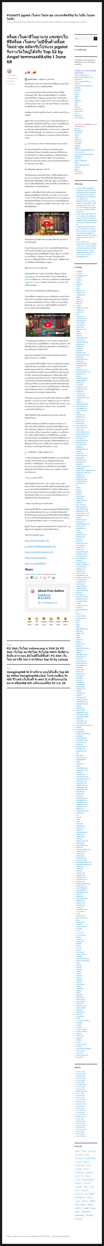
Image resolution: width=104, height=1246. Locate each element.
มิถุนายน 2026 (80, 1076)
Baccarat (79, 348)
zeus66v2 (79, 907)
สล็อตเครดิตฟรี (80, 1001)
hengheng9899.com (83, 466)
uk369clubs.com (81, 851)
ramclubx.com (81, 689)
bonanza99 (80, 383)
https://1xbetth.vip (81, 161)
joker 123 (77, 84)
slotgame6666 (81, 759)
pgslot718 (79, 640)
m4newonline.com (82, 552)
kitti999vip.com (81, 520)
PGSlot (78, 637)
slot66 (77, 137)
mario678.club (81, 562)
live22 (77, 103)
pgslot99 (78, 148)
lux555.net (79, 550)
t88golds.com (80, 792)
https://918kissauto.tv (82, 75)
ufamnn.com (80, 836)
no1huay (79, 592)
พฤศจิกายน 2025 (81, 1091)
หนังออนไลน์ (80, 1016)
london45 (79, 539)
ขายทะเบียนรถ (80, 911)
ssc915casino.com (82, 777)
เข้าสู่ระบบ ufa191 (81, 1029)
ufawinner (79, 847)
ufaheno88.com (81, 832)
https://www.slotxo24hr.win (84, 154)
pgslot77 (79, 642)
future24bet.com (81, 455)
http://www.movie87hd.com (84, 86)
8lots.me (79, 303)
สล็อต (78, 963)
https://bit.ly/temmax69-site (37, 541)
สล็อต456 (79, 969)
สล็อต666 (79, 976)
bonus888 (78, 143)
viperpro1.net (80, 873)
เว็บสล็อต (78, 1046)
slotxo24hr (79, 764)
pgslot (44, 461)
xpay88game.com (82, 892)
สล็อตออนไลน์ (80, 999)
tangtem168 (80, 794)
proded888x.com (81, 665)
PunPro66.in (80, 670)
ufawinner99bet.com (83, 849)
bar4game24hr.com (82, 355)
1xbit (77, 288)
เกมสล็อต (79, 1027)
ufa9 (77, 822)
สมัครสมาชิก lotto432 (82, 959)
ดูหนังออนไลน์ (79, 109)
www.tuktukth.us (81, 888)
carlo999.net (80, 393)
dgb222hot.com (81, 410)
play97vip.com (81, 657)
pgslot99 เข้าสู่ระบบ (88, 1179)
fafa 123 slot (80, 430)
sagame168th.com (82, 712)
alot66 (78, 331)
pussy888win (80, 687)
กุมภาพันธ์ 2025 (81, 1110)
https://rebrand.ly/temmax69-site (41, 546)
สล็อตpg (78, 991)
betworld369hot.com (83, 372)
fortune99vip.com (82, 440)
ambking (79, 336)
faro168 (86, 1154)
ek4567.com (80, 421)
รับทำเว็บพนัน (80, 952)
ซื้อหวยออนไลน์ (79, 118)
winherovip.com (81, 886)
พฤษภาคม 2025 (81, 1104)
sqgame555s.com (82, 770)
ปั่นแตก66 (79, 939)
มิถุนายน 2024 (80, 1127)
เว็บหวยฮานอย (80, 1051)
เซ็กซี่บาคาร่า (80, 1036)
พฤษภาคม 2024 (81, 1129)
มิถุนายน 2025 (80, 1102)
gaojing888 (80, 458)
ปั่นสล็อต (78, 937)
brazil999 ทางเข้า (81, 387)
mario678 (79, 560)
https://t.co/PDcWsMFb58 (35, 563)
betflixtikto (80, 361)
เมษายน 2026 (80, 1080)
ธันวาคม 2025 (80, 1089)
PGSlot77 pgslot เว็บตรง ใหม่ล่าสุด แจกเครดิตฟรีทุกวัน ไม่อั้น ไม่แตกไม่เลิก (28, 1236)
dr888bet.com (80, 415)
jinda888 (79, 492)
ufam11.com (80, 834)
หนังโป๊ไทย (78, 158)
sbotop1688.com (81, 721)
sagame (78, 706)
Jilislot (78, 488)
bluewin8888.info (82, 378)
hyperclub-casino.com (83, 473)
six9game (79, 744)
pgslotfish (79, 650)
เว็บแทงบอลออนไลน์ (82, 1055)
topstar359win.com (82, 811)
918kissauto (80, 310)
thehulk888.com (81, 800)
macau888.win (81, 558)
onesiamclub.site (81, 601)
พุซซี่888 (77, 88)
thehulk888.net (81, 802)
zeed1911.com (80, 903)
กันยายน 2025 (80, 1095)
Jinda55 (78, 490)
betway (78, 368)
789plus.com (80, 291)
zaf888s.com (80, 901)
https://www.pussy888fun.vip (84, 150)
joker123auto (80, 496)
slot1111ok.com (81, 757)
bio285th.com (80, 374)
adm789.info (80, 323)
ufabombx (79, 824)
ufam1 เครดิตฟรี (89, 1194)
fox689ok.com (81, 443)
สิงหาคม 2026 (80, 1072)
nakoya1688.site (81, 588)
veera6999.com (81, 860)
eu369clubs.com (81, 428)
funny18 (79, 451)
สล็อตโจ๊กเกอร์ (80, 1012)
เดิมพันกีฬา (79, 1038)
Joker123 (79, 494)
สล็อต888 (77, 146)
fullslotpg (78, 101)
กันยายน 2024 (80, 1121)
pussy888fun (80, 682)
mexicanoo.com (81, 567)
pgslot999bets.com (82, 648)
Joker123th (79, 498)
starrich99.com (81, 781)
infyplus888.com (81, 479)
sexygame (79, 736)
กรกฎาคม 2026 (81, 1074)
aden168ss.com (81, 321)
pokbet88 (79, 659)
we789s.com (80, 881)
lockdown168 (80, 537)
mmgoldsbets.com (82, 575)
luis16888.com (81, 545)
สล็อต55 (78, 971)
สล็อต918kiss (80, 984)
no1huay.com (80, 595)
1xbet (78, 286)
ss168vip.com (80, 774)
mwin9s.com (80, 584)
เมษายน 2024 (80, 1132)
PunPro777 (79, 672)
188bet (78, 282)
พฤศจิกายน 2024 (81, 1117)
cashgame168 (80, 395)
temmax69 (29, 276)
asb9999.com (80, 340)
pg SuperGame (81, 618)
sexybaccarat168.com (83, 734)
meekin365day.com (82, 565)
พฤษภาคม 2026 (81, 1078)
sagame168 (80, 708)
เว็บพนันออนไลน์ (81, 1044)
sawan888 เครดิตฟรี (82, 714)
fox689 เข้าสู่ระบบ (90, 1158)
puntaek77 (79, 678)
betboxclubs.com (81, 359)
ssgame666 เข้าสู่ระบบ (83, 779)
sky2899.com (80, 749)
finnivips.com (80, 438)
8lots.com (79, 299)
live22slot (79, 532)
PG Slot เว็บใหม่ (81, 616)
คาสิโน (78, 914)
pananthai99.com (82, 605)
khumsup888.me (81, 507)
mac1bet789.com (81, 554)
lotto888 (79, 541)
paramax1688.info (82, 610)
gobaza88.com (81, 462)
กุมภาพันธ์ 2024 (81, 1136)
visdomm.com (81, 877)
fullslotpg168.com (82, 449)
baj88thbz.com (81, 353)
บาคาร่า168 (79, 933)
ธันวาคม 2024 (80, 1115)
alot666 (78, 333)
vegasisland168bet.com (83, 862)
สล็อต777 (79, 978)
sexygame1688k (81, 738)
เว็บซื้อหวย (79, 1040)
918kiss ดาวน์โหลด (82, 308)
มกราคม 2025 (80, 1112)
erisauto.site (80, 423)
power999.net (81, 661)
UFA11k (78, 817)
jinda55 (88, 1165)
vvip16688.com (81, 879)
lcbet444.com (80, 526)
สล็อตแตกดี (79, 1010)
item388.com (80, 483)
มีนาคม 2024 (80, 1134)
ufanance (79, 839)
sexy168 (79, 727)
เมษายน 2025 (80, 1106)
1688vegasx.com (81, 276)
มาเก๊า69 (79, 948)
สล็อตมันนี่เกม (80, 997)
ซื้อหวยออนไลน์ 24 (81, 918)
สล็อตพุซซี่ (79, 995)
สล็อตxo (78, 993)
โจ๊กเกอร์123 (79, 1057)
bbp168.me (79, 357)
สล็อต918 (79, 982)
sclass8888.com (81, 723)
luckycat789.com (81, 543)
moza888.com (80, 582)
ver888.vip (79, 866)
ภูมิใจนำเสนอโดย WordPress (61, 1236)
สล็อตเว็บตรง (78, 79)
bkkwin (78, 376)
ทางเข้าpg (79, 929)
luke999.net (80, 547)
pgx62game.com (81, 655)
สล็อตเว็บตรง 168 (81, 1006)
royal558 (79, 695)
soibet (78, 766)
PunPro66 (79, 667)
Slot (77, 753)
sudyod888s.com (81, 787)
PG (77, 612)
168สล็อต (79, 280)
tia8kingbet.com (81, 804)
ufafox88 (79, 830)
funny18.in (79, 453)
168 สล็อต (79, 273)
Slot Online (79, 755)
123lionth (79, 271)
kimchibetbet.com (82, 509)
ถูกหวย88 (79, 924)
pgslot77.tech (80, 644)
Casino (78, 400)
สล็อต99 (78, 986)
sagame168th (80, 710)
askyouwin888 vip (82, 342)
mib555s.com (80, 573)
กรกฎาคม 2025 (81, 1100)
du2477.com (80, 419)
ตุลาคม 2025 (80, 1093)
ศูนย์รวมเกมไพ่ (80, 954)
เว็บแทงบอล (79, 1053)
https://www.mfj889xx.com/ (85, 470)
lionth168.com (81, 528)
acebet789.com (81, 318)
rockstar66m (80, 693)
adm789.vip (80, 327)
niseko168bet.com (82, 590)
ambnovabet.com (81, 338)
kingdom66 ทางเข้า (82, 511)
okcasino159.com (82, 597)
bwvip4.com (80, 391)
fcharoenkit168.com (82, 432)
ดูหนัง (76, 105)
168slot (78, 278)
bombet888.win (81, 380)
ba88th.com (80, 346)
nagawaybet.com (81, 586)
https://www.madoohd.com (84, 77)
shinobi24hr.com (82, 740)
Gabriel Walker (44, 597)
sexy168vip (79, 729)
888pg (78, 297)
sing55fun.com (81, 742)
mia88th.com (80, 571)
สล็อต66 (78, 974)
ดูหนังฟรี (77, 107)
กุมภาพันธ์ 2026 (81, 1085)
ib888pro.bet (80, 475)
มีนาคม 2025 (80, 1108)
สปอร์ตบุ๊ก (79, 956)
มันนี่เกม (78, 946)
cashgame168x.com (82, 398)
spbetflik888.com (82, 768)
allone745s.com (81, 329)
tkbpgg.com (80, 809)
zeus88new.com (81, 909)
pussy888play (80, 684)
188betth (79, 284)
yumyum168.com (81, 899)
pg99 (76, 99)
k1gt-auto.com (81, 505)
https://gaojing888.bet (82, 165)
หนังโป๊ (78, 1018)
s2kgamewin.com (82, 704)
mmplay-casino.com (83, 577)
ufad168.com (80, 826)
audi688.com (80, 344)
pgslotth (79, 652)
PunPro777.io (80, 674)
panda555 (79, 607)
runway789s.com (82, 699)
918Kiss (78, 306)
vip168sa (79, 871)
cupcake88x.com (81, 406)
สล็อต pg (78, 965)
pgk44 (78, 635)
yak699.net (80, 896)
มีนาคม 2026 (80, 1082)
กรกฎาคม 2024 (81, 1125)
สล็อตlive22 (79, 989)
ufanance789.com (82, 841)
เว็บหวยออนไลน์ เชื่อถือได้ (83, 1048)
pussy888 (78, 90)
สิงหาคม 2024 (80, 1123)
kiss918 (77, 167)
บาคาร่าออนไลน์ (79, 152)
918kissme (79, 312)
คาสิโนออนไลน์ (80, 916)
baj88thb (79, 351)
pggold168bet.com (82, 629)
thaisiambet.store (82, 798)
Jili (77, 485)
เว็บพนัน (78, 1042)
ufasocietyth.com (81, 845)
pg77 (78, 622)
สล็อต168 (79, 967)
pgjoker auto (80, 633)
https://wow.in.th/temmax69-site (39, 552)
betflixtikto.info (81, 363)
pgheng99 (79, 631)
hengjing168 (80, 468)
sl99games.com (81, 751)
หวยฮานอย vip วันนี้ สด (83, 1021)
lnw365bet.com (81, 535)
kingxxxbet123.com (82, 513)
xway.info (79, 894)
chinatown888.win (82, 404)
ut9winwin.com (81, 858)
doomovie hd (79, 173)
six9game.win (80, 747)
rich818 (78, 691)
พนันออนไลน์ (80, 941)
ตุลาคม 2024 (80, 1119)
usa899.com (80, 854)
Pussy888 (79, 680)
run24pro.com (81, 697)
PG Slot (78, 614)
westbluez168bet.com (83, 884)
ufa (77, 815)
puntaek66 (79, 676)
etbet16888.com (81, 425)
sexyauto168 (80, 732)
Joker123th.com (81, 500)
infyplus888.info (81, 481)
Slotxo (78, 762)
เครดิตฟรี (79, 1033)
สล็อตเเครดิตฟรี (80, 1008)
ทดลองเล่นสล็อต (81, 926)
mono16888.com (81, 580)
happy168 (79, 464)
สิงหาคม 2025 (80, 1097)
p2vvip (78, 603)
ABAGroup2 (80, 316)
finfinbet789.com (82, 436)
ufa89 (78, 819)
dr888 (78, 413)
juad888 (78, 503)
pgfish (78, 627)
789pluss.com (80, 295)
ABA (77, 314)
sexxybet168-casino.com (84, 725)
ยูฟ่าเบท (78, 950)
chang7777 (80, 402)
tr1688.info (79, 813)
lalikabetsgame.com (82, 524)
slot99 (77, 135)
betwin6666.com (82, 370)
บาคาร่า (77, 92)
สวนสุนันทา (79, 1014)
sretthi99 (79, 772)
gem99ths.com (81, 460)
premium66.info (81, 663)
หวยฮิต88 (79, 1023)
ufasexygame (80, 843)
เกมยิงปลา (79, 1025)
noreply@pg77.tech (50, 603)
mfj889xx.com (81, 569)
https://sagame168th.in (82, 81)
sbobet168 (79, 719)
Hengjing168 (79, 131)
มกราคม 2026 (80, 1087)
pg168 (78, 620)
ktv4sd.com (80, 522)
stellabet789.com (81, 785)
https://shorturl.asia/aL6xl (36, 558)
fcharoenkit (79, 1158)
